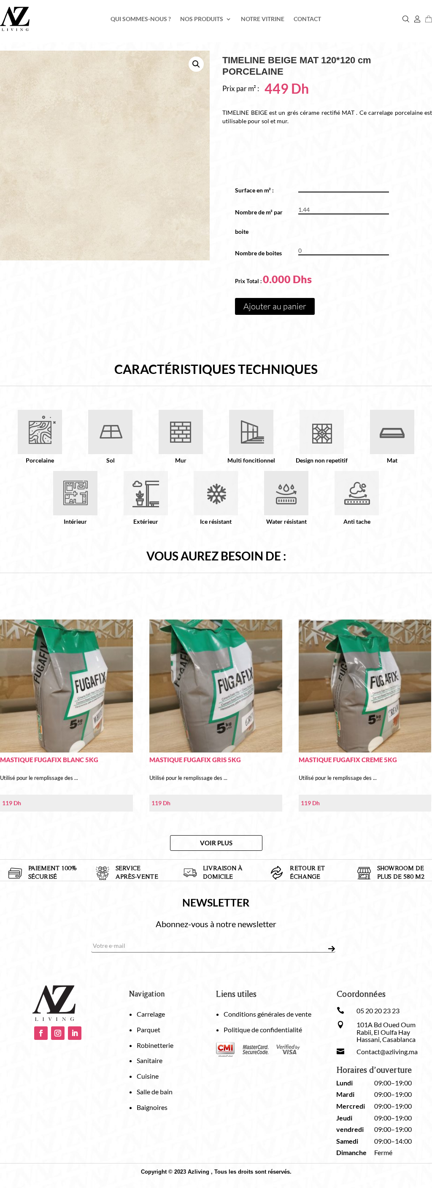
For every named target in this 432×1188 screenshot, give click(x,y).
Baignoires (152, 1107)
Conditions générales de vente (267, 1014)
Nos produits (201, 19)
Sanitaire (149, 1060)
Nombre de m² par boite (259, 221)
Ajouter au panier (274, 306)
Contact (307, 19)
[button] (196, 64)
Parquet (148, 1030)
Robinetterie (155, 1045)
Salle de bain (155, 1092)
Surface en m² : (257, 190)
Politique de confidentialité (263, 1030)
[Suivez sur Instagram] (58, 1033)
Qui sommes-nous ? (141, 19)
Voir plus (216, 843)
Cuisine (148, 1076)
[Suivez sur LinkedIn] (74, 1033)
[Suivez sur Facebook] (41, 1033)
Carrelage (151, 1014)
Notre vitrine (262, 19)
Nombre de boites (258, 253)
